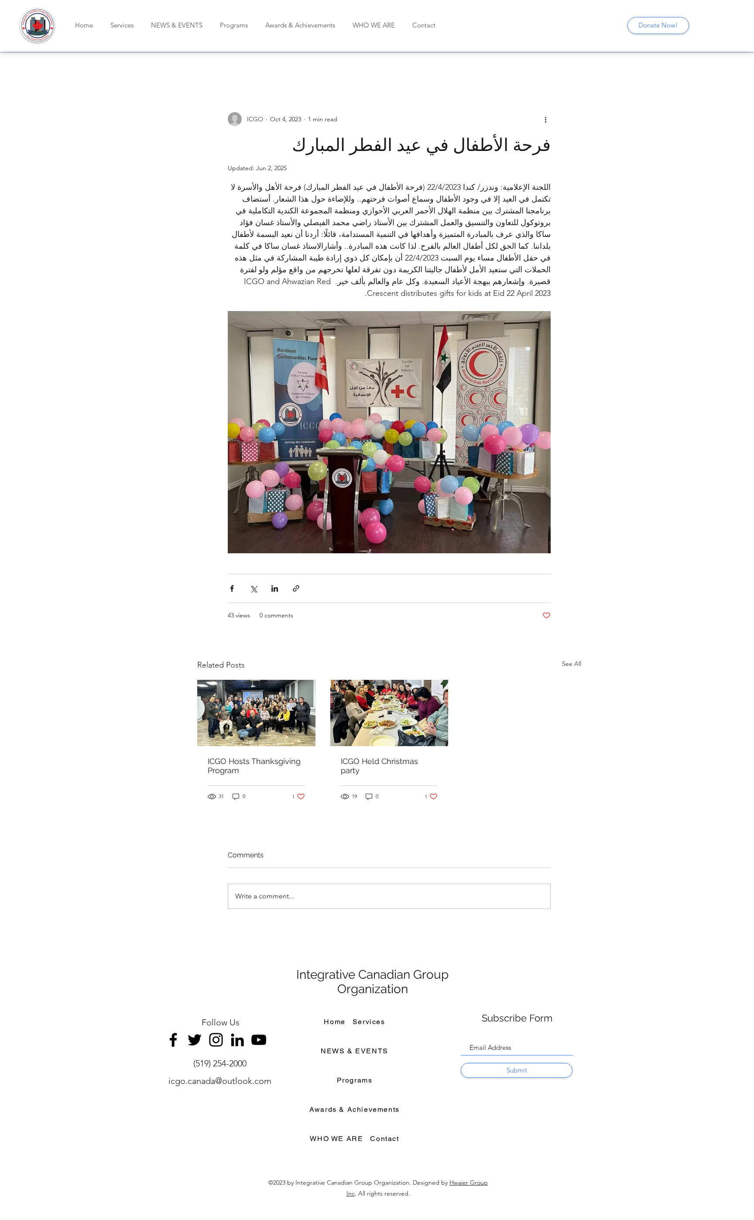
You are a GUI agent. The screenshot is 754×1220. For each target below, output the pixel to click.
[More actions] (545, 119)
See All (571, 664)
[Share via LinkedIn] (275, 588)
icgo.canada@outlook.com (219, 1081)
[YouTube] (259, 1040)
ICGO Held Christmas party (379, 766)
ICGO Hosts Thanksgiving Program (254, 766)
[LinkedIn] (237, 1040)
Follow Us (221, 1022)
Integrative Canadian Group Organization (372, 981)
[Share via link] (296, 588)
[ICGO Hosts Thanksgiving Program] (256, 713)
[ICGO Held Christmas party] (389, 713)
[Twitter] (194, 1040)
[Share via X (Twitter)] (253, 588)
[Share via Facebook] (232, 588)
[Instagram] (216, 1040)
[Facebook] (173, 1040)
